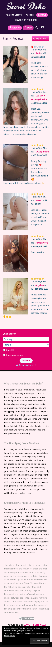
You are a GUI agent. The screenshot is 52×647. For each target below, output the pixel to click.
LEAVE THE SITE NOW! (35, 625)
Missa (38, 200)
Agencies (30, 15)
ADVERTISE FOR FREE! (26, 20)
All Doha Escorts (14, 15)
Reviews (42, 15)
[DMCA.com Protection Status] (26, 619)
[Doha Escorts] (26, 6)
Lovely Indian (42, 152)
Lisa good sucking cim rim (39, 97)
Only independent (14, 355)
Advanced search (27, 365)
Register (16, 28)
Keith (37, 53)
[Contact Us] (42, 27)
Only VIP (10, 350)
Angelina (39, 285)
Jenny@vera (41, 243)
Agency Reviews (40, 39)
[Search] (36, 27)
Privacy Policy (9, 635)
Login (29, 28)
